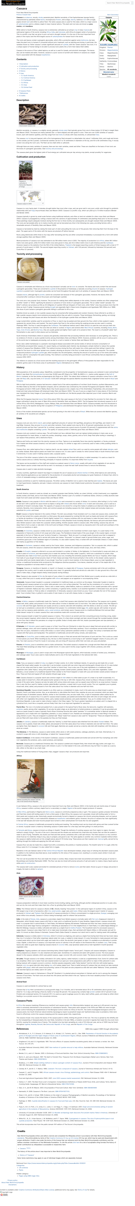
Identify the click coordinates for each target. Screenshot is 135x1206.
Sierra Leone (74, 463)
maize (75, 911)
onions (58, 578)
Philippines (59, 406)
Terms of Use (82, 1190)
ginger (28, 967)
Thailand (68, 245)
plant (66, 130)
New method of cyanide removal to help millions (66, 1047)
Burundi (40, 1024)
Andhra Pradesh (75, 928)
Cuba (43, 663)
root (84, 20)
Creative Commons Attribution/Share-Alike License (36, 1190)
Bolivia (43, 501)
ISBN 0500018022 (40, 1059)
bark (28, 22)
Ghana (110, 328)
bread (35, 556)
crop (75, 30)
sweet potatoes (55, 610)
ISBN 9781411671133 (62, 1091)
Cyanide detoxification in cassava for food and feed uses (52, 1101)
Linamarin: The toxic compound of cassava (63, 1069)
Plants (21, 1170)
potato (28, 510)
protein (42, 295)
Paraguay (20, 381)
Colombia (29, 531)
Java (105, 942)
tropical (86, 30)
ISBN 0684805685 (90, 1088)
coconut (19, 606)
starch (40, 423)
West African (88, 328)
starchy (73, 20)
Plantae (110, 47)
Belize (25, 601)
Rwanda (33, 1024)
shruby (40, 17)
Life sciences (23, 1168)
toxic (73, 287)
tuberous (29, 17)
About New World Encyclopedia (12, 1182)
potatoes (32, 553)
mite (71, 1005)
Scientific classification (108, 45)
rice (49, 911)
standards (20, 1138)
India (53, 32)
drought (53, 307)
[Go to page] (132, 3)
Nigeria (68, 328)
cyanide (65, 44)
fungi (33, 210)
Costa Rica (30, 636)
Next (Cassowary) (112, 14)
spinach (40, 869)
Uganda (27, 1024)
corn (83, 504)
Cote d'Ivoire (25, 330)
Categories (20, 1165)
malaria (99, 481)
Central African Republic (55, 851)
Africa (48, 32)
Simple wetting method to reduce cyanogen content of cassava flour (58, 1063)
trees (97, 135)
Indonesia (62, 32)
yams (47, 610)
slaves (41, 399)
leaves (42, 20)
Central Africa (23, 824)
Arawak (101, 722)
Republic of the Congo (84, 1024)
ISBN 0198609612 (101, 1053)
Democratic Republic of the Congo (58, 1024)
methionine (24, 429)
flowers (58, 20)
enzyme (94, 289)
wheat (71, 449)
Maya (24, 378)
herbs (61, 135)
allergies (111, 449)
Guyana (90, 459)
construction (30, 863)
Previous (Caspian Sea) (24, 14)
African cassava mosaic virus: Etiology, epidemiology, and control (66, 1072)
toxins (77, 867)
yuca (59, 501)
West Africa (22, 812)
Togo (18, 330)
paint (22, 863)
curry (97, 919)
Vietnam (71, 247)
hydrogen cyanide (37, 352)
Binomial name (109, 72)
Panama (27, 644)
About (39, 3)
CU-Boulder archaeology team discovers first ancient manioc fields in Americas (80, 1113)
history (28, 1148)
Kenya (30, 830)
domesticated (38, 374)
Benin (115, 328)
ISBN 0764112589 (68, 1084)
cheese (66, 504)
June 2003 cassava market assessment (66, 1078)
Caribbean (109, 243)
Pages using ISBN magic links (29, 1176)
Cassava (23, 1148)
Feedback (47, 3)
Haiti (64, 678)
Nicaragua (29, 653)
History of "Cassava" (27, 1155)
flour (61, 518)
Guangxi (104, 913)
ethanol (79, 473)
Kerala (33, 919)
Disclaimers (13, 1185)
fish (87, 608)
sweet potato (56, 911)
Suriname (29, 545)
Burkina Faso (38, 330)
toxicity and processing (54, 149)
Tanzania (21, 830)
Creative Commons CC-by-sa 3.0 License (64, 1138)
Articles (31, 3)
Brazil (113, 378)
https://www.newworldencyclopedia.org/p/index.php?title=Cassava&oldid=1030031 (56, 1163)
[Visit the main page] (13, 3)
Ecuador (28, 551)
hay (28, 990)
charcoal (101, 839)
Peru (41, 576)
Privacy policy (12, 1180)
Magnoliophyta (112, 50)
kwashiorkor (46, 55)
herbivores (84, 40)
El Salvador (47, 378)
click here (76, 1142)
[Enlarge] (45, 125)
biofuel (85, 473)
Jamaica (28, 722)
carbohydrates (23, 24)
